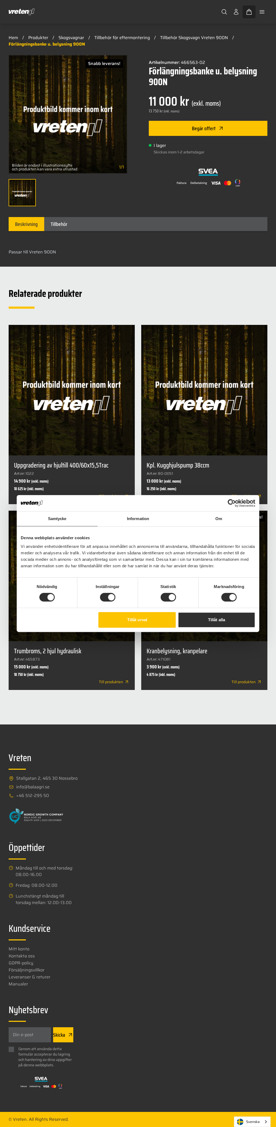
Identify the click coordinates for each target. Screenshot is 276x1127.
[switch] (107, 597)
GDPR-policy (21, 963)
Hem (13, 37)
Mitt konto (19, 949)
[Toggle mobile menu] (262, 11)
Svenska (253, 1122)
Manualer (18, 984)
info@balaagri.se (33, 787)
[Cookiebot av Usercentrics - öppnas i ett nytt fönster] (231, 503)
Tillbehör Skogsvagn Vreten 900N (194, 37)
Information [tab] (138, 518)
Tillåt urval (137, 619)
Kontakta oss (22, 956)
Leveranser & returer (29, 977)
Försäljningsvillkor (26, 970)
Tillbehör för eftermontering (122, 37)
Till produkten (111, 682)
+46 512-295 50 (32, 795)
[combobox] (252, 1121)
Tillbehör (59, 224)
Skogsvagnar (71, 37)
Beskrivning (26, 224)
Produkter (38, 37)
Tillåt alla (216, 619)
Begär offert (204, 128)
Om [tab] (218, 518)
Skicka (59, 1034)
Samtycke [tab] (57, 518)
